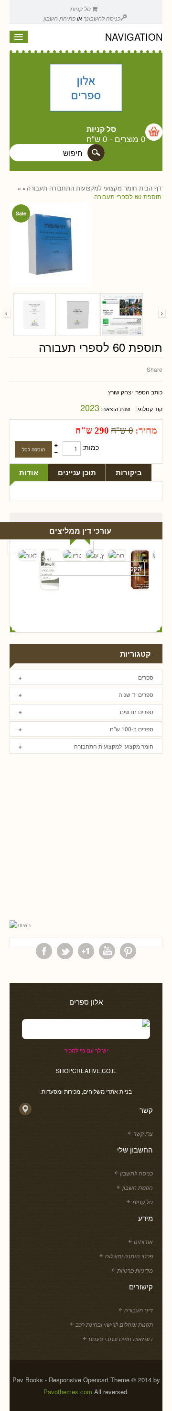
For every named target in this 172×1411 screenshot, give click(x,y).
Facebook (44, 951)
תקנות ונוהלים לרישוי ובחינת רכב (114, 1324)
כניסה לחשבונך (102, 18)
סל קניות (81, 8)
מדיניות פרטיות (135, 1270)
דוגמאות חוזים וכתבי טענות (120, 1338)
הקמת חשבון (137, 1187)
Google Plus (86, 951)
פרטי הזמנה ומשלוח (129, 1256)
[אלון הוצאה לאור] (86, 88)
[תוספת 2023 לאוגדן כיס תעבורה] (78, 314)
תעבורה (37, 188)
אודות (28, 472)
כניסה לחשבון (136, 1173)
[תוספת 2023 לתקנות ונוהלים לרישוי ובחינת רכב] (34, 314)
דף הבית (150, 188)
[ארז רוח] (116, 555)
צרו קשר (143, 1133)
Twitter (65, 951)
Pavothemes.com (67, 1391)
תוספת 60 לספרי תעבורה (127, 196)
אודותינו (143, 1241)
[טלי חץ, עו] (94, 555)
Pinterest (128, 951)
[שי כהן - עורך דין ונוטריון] (71, 555)
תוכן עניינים (77, 472)
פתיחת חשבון (59, 18)
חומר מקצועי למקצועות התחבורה (93, 188)
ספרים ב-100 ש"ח (131, 729)
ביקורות (129, 472)
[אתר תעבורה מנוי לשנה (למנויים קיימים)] (121, 314)
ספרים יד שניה (135, 694)
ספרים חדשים (136, 711)
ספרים (145, 677)
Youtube (107, 951)
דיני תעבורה (138, 1310)
